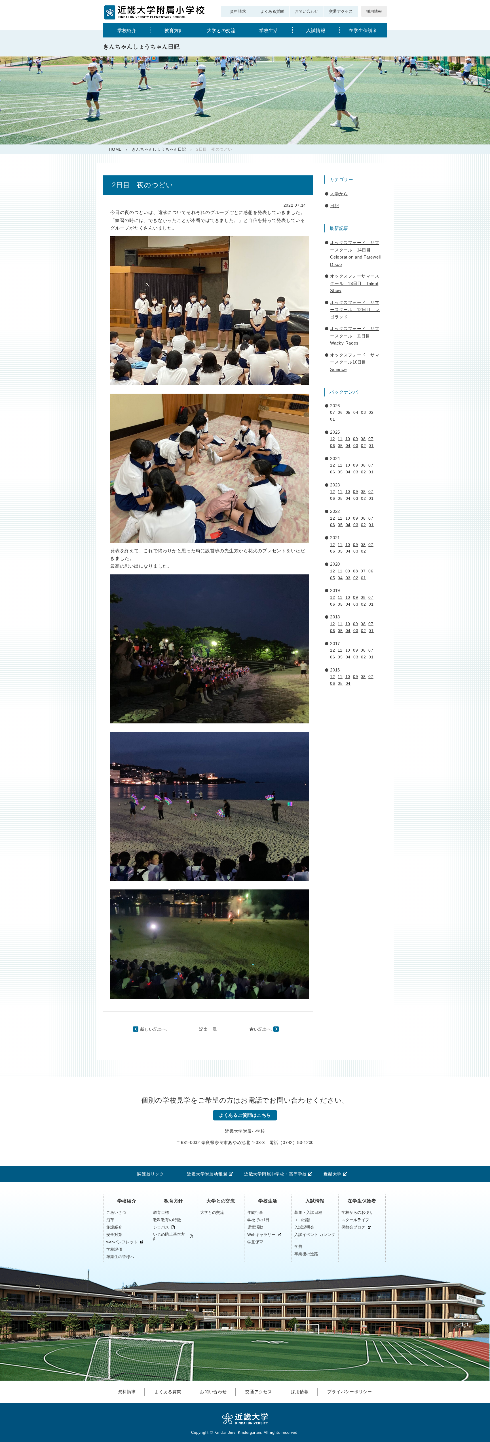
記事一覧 (208, 1029)
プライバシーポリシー (349, 1391)
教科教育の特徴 (167, 1220)
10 (347, 438)
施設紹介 (114, 1227)
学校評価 (114, 1249)
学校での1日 (258, 1220)
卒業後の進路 (306, 1254)
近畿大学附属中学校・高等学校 (275, 1174)
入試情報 (315, 30)
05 (348, 412)
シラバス (161, 1227)
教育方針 (173, 30)
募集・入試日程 (308, 1212)
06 (340, 412)
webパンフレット (122, 1242)
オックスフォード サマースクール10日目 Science (354, 362)
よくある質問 (272, 11)
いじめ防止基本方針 (169, 1236)
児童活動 (255, 1227)
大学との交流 (221, 30)
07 (332, 412)
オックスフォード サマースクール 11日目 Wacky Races (354, 335)
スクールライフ (355, 1220)
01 (332, 419)
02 (371, 412)
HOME (115, 149)
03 (363, 412)
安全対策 (114, 1234)
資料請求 (238, 11)
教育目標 (161, 1212)
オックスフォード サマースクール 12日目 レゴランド (355, 309)
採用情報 (374, 11)
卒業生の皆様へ (120, 1256)
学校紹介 (126, 30)
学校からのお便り (357, 1212)
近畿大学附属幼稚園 (207, 1174)
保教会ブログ (353, 1227)
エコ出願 (302, 1220)
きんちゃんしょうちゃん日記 (159, 149)
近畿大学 (332, 1174)
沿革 (110, 1220)
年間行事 (255, 1212)
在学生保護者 (363, 30)
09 (355, 438)
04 (355, 412)
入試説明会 (304, 1227)
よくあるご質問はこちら (245, 1115)
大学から (339, 193)
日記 (334, 205)
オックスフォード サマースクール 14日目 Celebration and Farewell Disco (355, 253)
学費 (298, 1246)
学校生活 (268, 30)
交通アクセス (341, 11)
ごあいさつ (116, 1212)
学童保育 (255, 1242)
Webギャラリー (261, 1235)
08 (363, 438)
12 (332, 438)
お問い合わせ (306, 11)
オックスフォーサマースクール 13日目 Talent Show (354, 283)
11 (340, 438)
